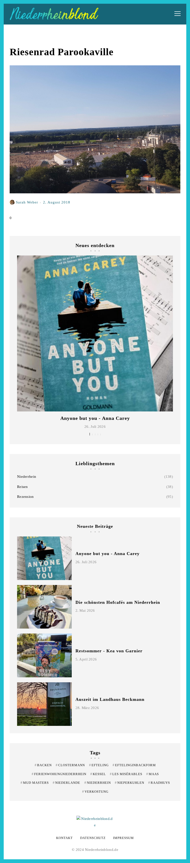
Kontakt (64, 838)
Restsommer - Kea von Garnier (108, 650)
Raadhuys (159, 783)
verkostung (95, 791)
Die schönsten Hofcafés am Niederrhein (117, 602)
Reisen (22, 487)
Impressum (123, 838)
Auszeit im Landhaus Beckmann (109, 699)
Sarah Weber (27, 202)
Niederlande (66, 783)
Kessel (98, 774)
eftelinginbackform (134, 765)
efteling (99, 765)
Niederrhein (26, 477)
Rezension (25, 497)
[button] (89, 434)
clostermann (70, 765)
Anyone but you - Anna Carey (95, 418)
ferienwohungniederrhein (59, 774)
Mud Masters (35, 783)
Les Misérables (126, 774)
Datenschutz (93, 838)
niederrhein (97, 783)
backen (43, 765)
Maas (152, 774)
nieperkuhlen (129, 783)
